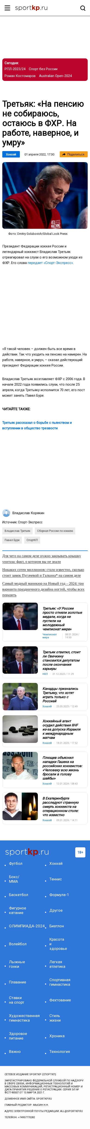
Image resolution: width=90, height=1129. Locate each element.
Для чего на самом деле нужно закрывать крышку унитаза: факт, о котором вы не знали (41, 559)
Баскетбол (18, 894)
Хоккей (11, 154)
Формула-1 (59, 894)
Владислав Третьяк (17, 531)
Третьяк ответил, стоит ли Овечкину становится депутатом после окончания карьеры (61, 660)
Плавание (17, 982)
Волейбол (18, 944)
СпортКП (32, 540)
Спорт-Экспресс (30, 522)
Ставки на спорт (16, 1000)
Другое (56, 910)
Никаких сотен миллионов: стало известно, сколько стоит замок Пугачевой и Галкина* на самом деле (43, 572)
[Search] (81, 8)
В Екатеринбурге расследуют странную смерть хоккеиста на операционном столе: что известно (60, 806)
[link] (45, 195)
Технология (59, 1051)
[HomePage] (37, 8)
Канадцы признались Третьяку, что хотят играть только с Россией (60, 695)
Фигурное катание (17, 910)
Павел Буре (12, 540)
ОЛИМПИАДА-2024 (18, 926)
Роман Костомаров (20, 76)
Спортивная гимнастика (59, 982)
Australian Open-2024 (55, 76)
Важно (15, 1051)
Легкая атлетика (57, 964)
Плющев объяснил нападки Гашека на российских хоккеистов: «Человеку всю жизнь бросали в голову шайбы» (62, 768)
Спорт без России (43, 69)
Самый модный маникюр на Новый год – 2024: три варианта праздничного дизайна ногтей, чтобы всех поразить (43, 589)
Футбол (15, 863)
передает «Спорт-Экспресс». (51, 263)
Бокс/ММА (14, 879)
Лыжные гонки (17, 964)
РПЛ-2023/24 (15, 69)
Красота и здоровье (58, 944)
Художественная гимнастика (18, 1018)
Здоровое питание (18, 1035)
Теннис (55, 879)
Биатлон (56, 926)
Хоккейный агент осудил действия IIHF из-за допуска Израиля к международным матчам (61, 729)
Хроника (57, 1036)
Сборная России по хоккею (55, 531)
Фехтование (59, 1000)
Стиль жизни (55, 1018)
